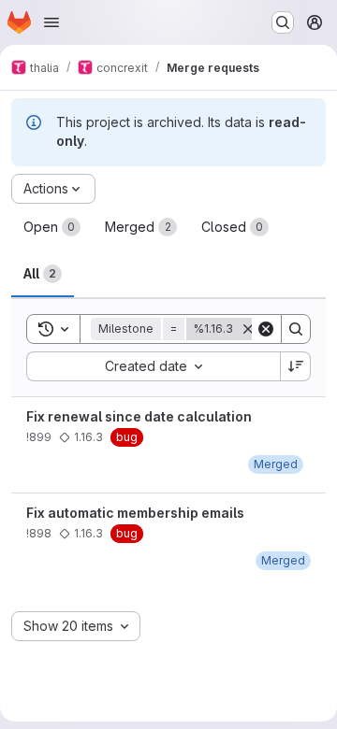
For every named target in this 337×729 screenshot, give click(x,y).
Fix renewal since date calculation (139, 416)
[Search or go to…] (282, 22)
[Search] (296, 329)
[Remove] (248, 329)
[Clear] (266, 329)
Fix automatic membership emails (135, 513)
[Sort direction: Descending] (296, 366)
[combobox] (153, 366)
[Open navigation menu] (51, 22)
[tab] (52, 227)
